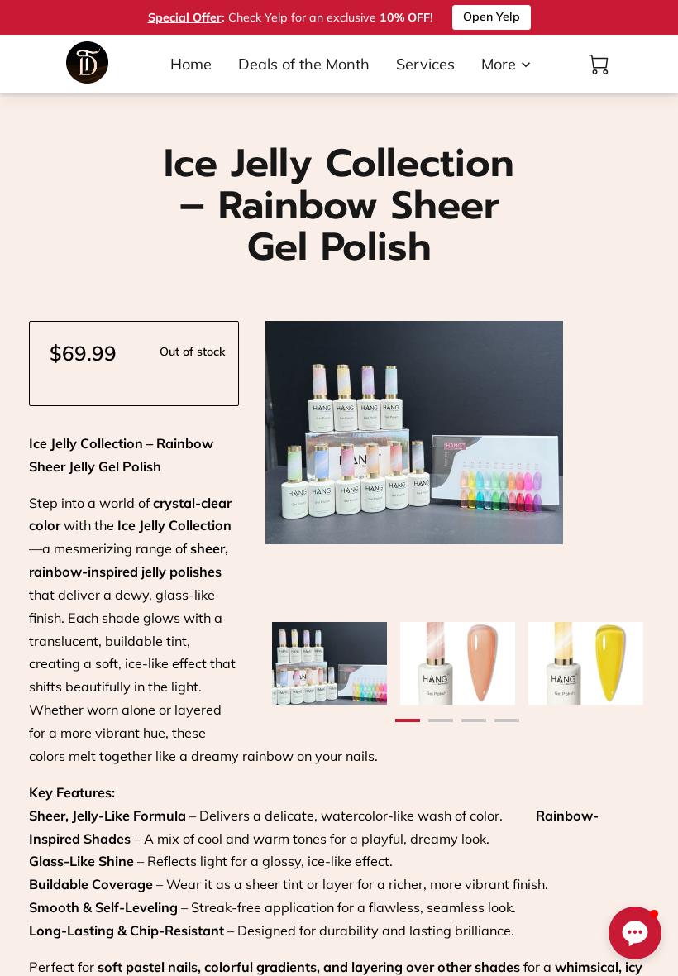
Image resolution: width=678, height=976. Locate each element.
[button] (635, 933)
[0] (599, 64)
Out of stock (193, 351)
